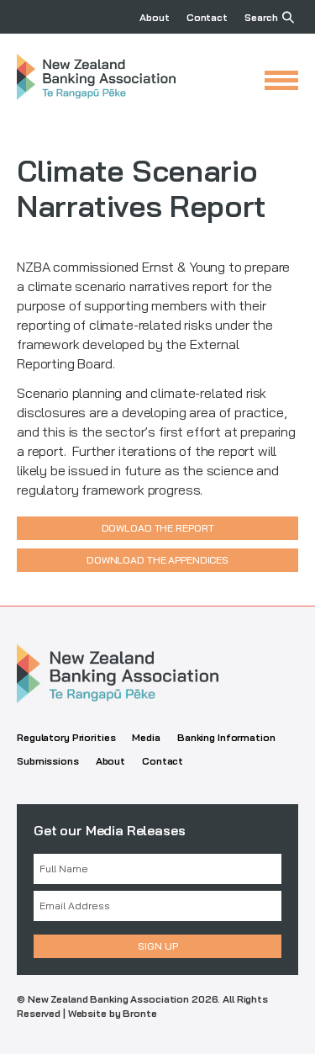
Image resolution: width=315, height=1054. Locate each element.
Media (146, 737)
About (154, 17)
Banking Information (226, 737)
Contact (207, 17)
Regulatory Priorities (66, 737)
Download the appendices (157, 559)
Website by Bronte (112, 1013)
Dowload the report (158, 528)
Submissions (48, 761)
